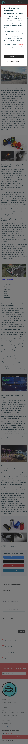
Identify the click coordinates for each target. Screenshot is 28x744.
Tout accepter (14, 56)
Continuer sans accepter (14, 61)
